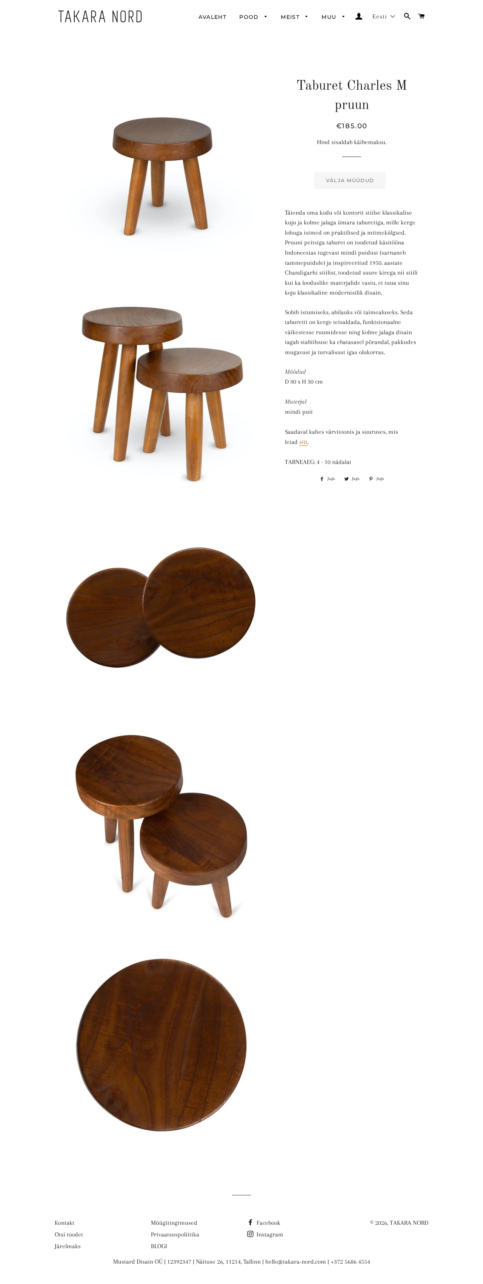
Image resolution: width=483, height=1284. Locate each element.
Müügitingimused (174, 1222)
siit (303, 441)
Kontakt (64, 1222)
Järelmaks (68, 1246)
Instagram (269, 1234)
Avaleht (212, 17)
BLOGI (159, 1246)
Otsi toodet (69, 1234)
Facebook (267, 1222)
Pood (250, 17)
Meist (291, 17)
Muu (329, 17)
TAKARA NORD (409, 1222)
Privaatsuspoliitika (175, 1234)
